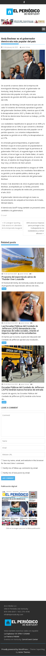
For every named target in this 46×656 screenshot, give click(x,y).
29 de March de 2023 (10, 384)
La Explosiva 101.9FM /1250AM (17, 633)
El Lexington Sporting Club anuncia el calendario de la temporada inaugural (12, 225)
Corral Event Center (30, 639)
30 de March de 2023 (10, 323)
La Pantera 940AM (11, 636)
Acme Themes (24, 652)
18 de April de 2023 (10, 274)
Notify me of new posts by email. (16, 473)
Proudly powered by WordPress (14, 649)
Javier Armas (26, 47)
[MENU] (43, 29)
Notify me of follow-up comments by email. (20, 468)
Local (4, 215)
